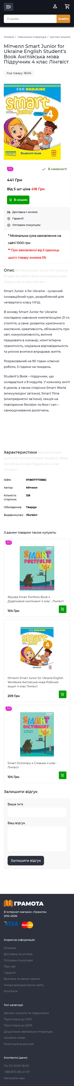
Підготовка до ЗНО (18, 1019)
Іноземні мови (14, 1037)
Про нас (10, 966)
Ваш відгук (16, 823)
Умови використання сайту (24, 985)
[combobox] (30, 19)
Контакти (11, 991)
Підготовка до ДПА (18, 1025)
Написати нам (14, 1078)
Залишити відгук (26, 861)
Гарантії (18, 218)
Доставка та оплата (18, 954)
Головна (9, 36)
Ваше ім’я (15, 804)
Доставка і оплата (24, 212)
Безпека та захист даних (22, 979)
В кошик (21, 200)
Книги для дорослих (19, 1044)
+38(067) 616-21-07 (17, 1072)
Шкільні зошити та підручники (26, 1013)
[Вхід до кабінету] (55, 6)
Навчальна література (32, 36)
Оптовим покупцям (26, 225)
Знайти (63, 19)
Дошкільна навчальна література (28, 1031)
